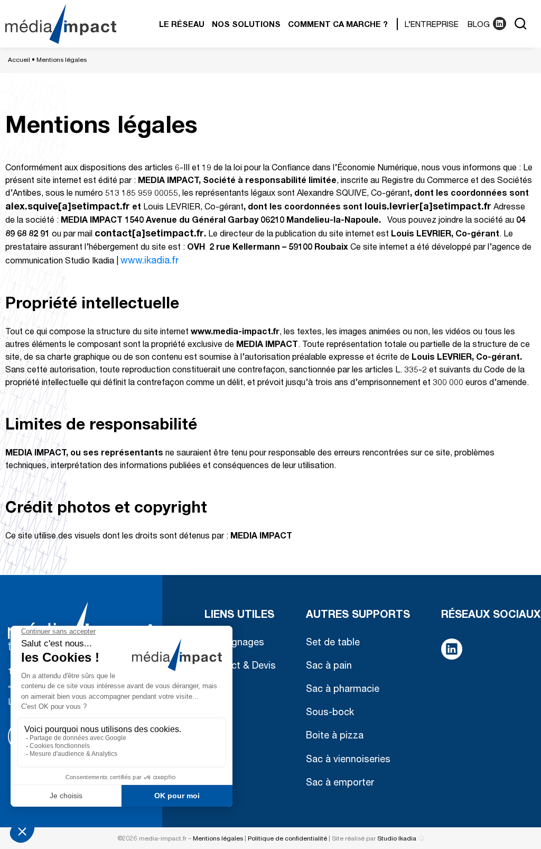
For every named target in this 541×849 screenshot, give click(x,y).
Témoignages (234, 643)
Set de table (333, 643)
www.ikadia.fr (149, 261)
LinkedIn (498, 23)
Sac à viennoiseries (348, 760)
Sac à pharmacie (342, 690)
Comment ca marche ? (338, 25)
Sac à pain (329, 666)
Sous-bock (330, 713)
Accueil (19, 60)
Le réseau (181, 25)
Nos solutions (246, 25)
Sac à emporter (340, 783)
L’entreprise (432, 25)
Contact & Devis (240, 666)
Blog (479, 25)
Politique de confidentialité (287, 839)
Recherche (520, 24)
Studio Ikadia (396, 839)
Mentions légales (218, 839)
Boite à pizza (334, 736)
